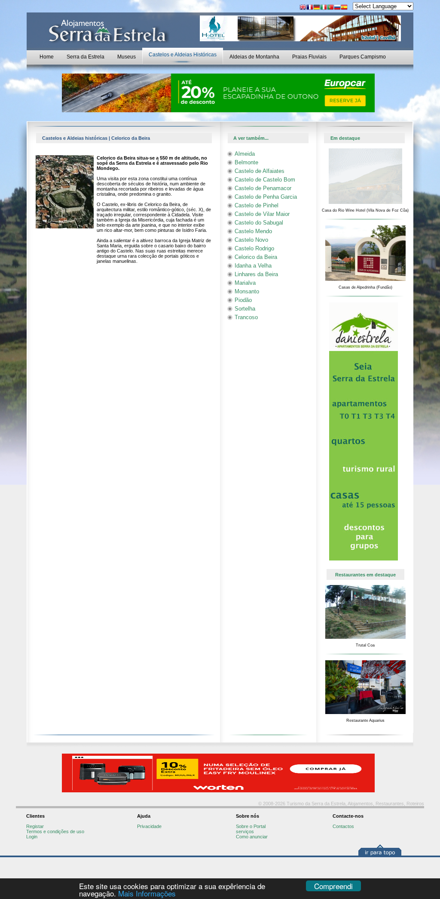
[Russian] (337, 8)
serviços (245, 831)
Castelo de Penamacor (263, 188)
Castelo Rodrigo (254, 248)
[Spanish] (344, 8)
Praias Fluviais (309, 57)
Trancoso (246, 317)
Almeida (245, 154)
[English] (302, 8)
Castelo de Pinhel (256, 205)
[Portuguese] (330, 8)
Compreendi (333, 886)
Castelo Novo (251, 240)
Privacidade (149, 826)
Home (47, 57)
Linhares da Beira (256, 274)
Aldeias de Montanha (254, 57)
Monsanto (247, 291)
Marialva (245, 283)
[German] (316, 8)
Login (31, 836)
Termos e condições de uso (55, 831)
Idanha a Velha (253, 265)
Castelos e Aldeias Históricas (183, 55)
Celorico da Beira (256, 257)
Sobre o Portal (251, 826)
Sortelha (245, 308)
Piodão (243, 300)
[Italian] (323, 8)
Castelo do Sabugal (259, 222)
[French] (309, 8)
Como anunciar (252, 836)
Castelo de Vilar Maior (262, 214)
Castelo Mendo (253, 231)
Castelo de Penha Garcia (266, 197)
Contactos (343, 826)
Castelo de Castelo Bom (265, 179)
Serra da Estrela (85, 57)
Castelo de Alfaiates (259, 171)
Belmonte (246, 162)
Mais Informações (147, 893)
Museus (126, 57)
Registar (35, 826)
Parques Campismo (362, 57)
